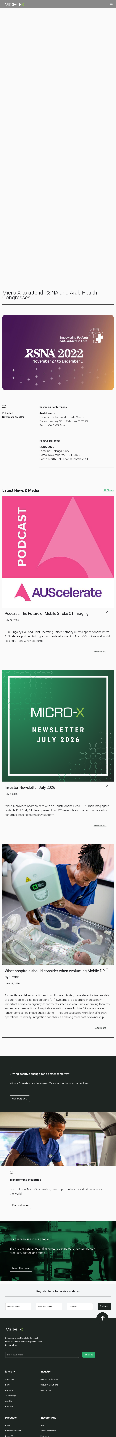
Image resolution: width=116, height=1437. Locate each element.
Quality (8, 1401)
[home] (12, 4)
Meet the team (21, 1268)
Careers (9, 1390)
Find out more (20, 1205)
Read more (100, 651)
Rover (8, 1425)
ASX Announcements (48, 1428)
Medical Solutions (49, 1379)
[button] (111, 4)
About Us (9, 1379)
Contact (9, 1407)
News (8, 1385)
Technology (10, 1396)
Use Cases (45, 1390)
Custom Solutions (14, 1431)
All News (108, 490)
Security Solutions (49, 1385)
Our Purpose (19, 1098)
